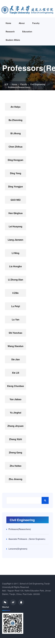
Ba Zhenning (15, 120)
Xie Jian (15, 359)
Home (8, 23)
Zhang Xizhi (15, 439)
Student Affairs (13, 39)
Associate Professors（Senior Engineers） (27, 538)
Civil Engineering (37, 84)
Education (27, 31)
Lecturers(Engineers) (17, 548)
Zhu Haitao (15, 465)
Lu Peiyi (15, 306)
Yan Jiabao (15, 399)
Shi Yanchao (15, 332)
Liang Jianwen (15, 239)
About (22, 23)
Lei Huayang (15, 226)
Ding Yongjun (15, 186)
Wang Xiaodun (15, 346)
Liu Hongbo (15, 266)
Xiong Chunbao (15, 386)
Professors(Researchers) (19, 87)
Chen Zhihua (15, 146)
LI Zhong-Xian (15, 279)
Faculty (35, 23)
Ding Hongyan (15, 160)
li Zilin (15, 293)
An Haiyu (15, 106)
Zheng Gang (15, 452)
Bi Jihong (15, 133)
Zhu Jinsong (15, 479)
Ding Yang (15, 173)
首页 (6, 84)
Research (10, 31)
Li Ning (15, 253)
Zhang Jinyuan (15, 425)
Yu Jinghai (15, 412)
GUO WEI (15, 199)
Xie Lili (15, 372)
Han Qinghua (15, 213)
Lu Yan (15, 319)
